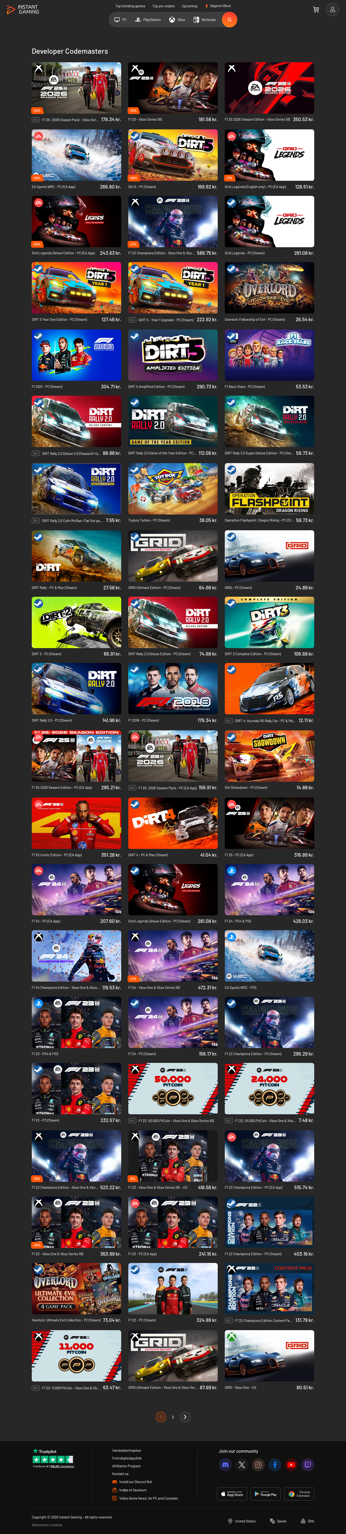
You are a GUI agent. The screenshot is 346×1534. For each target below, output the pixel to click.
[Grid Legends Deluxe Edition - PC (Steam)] (173, 889)
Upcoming (189, 6)
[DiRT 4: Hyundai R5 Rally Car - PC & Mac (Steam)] (269, 688)
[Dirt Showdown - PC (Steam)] (269, 756)
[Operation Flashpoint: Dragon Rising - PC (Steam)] (269, 488)
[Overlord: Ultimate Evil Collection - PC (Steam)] (76, 1288)
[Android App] (266, 1494)
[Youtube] (291, 1464)
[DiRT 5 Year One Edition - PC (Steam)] (76, 287)
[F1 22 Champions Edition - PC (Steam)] (269, 1222)
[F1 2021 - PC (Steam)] (76, 355)
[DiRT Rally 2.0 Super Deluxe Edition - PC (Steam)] (269, 421)
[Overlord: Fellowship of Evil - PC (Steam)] (269, 287)
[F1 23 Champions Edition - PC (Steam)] (269, 1022)
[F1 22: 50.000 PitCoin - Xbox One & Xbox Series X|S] (173, 1088)
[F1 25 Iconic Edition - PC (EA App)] (76, 823)
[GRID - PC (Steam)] (269, 556)
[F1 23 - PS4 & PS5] (76, 1022)
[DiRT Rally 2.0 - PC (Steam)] (76, 688)
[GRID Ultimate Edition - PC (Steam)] (173, 556)
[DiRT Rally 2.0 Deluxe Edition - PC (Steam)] (173, 622)
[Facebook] (274, 1464)
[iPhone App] (232, 1494)
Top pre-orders (163, 6)
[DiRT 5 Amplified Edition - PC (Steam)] (173, 355)
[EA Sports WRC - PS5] (269, 956)
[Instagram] (258, 1464)
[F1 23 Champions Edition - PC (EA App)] (269, 1156)
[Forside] (23, 9)
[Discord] (225, 1464)
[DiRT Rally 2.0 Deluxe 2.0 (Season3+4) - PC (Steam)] (76, 421)
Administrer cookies (47, 1525)
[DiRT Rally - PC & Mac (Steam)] (76, 556)
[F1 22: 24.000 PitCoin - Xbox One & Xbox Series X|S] (269, 1088)
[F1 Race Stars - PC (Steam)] (269, 355)
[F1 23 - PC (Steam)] (76, 1088)
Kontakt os (120, 1474)
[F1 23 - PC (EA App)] (173, 1222)
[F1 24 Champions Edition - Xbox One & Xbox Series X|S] (76, 956)
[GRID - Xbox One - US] (269, 1356)
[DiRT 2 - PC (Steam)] (76, 622)
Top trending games (130, 6)
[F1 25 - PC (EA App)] (269, 823)
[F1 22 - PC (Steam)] (173, 1288)
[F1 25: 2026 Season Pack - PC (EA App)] (173, 756)
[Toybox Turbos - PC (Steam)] (173, 488)
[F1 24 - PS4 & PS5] (269, 889)
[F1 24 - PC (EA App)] (76, 889)
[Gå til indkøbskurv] (316, 9)
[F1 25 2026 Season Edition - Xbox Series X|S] (269, 88)
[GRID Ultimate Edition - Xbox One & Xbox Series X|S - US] (173, 1356)
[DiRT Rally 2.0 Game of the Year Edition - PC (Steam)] (173, 421)
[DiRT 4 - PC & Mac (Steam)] (173, 823)
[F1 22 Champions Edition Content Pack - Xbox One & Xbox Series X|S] (269, 1288)
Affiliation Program (126, 1466)
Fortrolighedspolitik (127, 1458)
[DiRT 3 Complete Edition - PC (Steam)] (269, 622)
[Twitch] (307, 1464)
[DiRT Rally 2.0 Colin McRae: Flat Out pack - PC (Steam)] (76, 488)
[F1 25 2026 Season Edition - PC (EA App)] (76, 756)
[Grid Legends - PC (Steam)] (269, 221)
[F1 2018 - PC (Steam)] (173, 688)
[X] (241, 1464)
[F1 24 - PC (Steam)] (173, 1022)
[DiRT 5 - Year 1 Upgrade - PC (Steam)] (173, 287)
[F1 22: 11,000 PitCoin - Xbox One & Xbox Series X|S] (76, 1356)
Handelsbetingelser (126, 1450)
